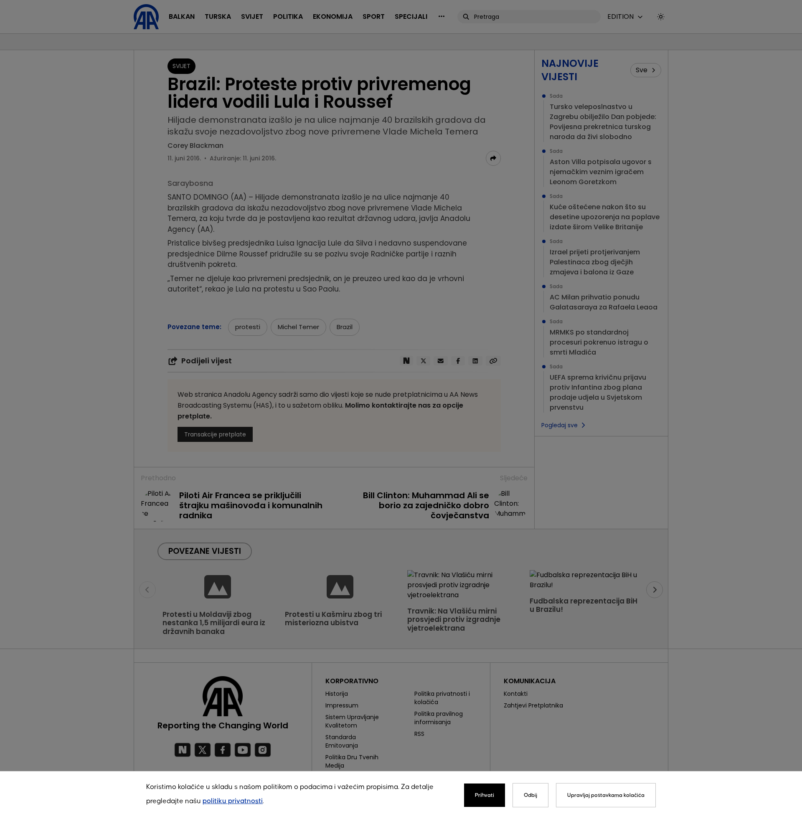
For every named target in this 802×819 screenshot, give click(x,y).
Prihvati (484, 795)
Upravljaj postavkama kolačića (606, 795)
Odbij (530, 795)
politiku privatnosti (233, 801)
